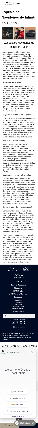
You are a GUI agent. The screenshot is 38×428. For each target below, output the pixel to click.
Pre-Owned (18, 302)
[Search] (5, 316)
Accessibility (15, 333)
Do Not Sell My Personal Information (18, 335)
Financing (18, 288)
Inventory (18, 297)
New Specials (18, 304)
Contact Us (5, 333)
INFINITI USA (18, 291)
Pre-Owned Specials (18, 306)
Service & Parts (18, 308)
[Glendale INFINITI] (13, 3)
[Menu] (33, 4)
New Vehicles (18, 300)
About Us (18, 282)
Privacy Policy (25, 333)
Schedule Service (18, 311)
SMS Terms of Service (18, 294)
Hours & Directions (18, 285)
